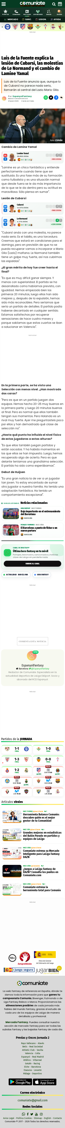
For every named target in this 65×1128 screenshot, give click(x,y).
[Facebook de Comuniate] (28, 1114)
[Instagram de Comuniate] (41, 1114)
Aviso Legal (8, 1118)
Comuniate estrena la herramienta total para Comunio (42, 888)
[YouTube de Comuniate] (37, 1114)
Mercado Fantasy (17, 1022)
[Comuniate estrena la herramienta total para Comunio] (12, 889)
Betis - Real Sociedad (32, 1046)
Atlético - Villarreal (32, 1060)
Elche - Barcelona (32, 1066)
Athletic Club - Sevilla (32, 1050)
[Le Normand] (12, 222)
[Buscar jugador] (54, 4)
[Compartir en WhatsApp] (46, 97)
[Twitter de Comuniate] (32, 1114)
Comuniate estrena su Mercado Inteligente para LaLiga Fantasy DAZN (41, 854)
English (47, 1118)
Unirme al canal (33, 564)
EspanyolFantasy (22, 96)
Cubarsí (20, 205)
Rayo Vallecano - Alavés (32, 1043)
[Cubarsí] (12, 208)
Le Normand (22, 219)
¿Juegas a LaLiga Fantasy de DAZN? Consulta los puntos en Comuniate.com (40, 872)
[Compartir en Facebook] (56, 97)
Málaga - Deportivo (32, 1073)
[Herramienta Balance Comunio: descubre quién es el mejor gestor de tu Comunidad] (12, 816)
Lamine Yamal (23, 153)
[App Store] (44, 1081)
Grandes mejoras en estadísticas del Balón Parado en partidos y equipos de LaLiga (42, 836)
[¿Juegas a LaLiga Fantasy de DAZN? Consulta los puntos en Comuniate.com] (12, 871)
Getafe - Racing (32, 1063)
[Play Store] (21, 1081)
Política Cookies (24, 1118)
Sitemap (38, 1118)
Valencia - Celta (32, 1053)
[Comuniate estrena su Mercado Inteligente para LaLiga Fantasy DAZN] (12, 853)
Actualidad (17, 575)
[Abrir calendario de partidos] (59, 4)
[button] (61, 97)
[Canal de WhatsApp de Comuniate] (23, 1114)
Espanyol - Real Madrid (32, 1056)
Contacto (57, 1118)
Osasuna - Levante (32, 1070)
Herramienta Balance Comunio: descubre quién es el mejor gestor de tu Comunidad (41, 817)
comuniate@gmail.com (32, 1100)
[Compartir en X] (51, 97)
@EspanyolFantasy (40, 668)
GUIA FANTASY (43, 575)
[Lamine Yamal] (12, 157)
